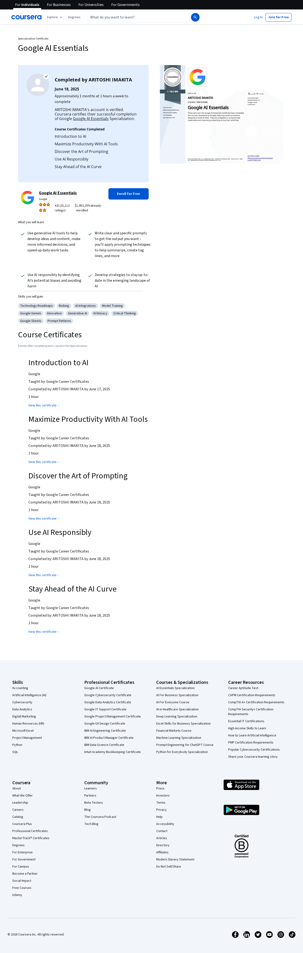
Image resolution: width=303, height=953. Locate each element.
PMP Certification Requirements (250, 742)
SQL (15, 752)
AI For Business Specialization (177, 695)
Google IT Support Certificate (105, 709)
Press (160, 788)
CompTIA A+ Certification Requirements (256, 702)
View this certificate (42, 405)
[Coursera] (26, 17)
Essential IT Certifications (246, 721)
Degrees (18, 845)
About (16, 788)
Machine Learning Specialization (178, 737)
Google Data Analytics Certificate (107, 702)
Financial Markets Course (174, 730)
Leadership (20, 802)
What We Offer (22, 795)
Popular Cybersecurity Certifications (254, 749)
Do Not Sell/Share (168, 866)
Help (159, 817)
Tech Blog (91, 824)
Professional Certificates (30, 831)
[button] (74, 17)
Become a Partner (25, 873)
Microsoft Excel (23, 730)
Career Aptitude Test (243, 688)
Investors (163, 795)
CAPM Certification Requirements (251, 695)
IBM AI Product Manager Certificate (109, 737)
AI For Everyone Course (172, 702)
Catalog (17, 817)
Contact (161, 831)
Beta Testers (93, 802)
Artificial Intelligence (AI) (29, 695)
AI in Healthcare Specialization (177, 709)
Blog (87, 809)
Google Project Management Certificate (112, 716)
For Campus (20, 866)
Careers (18, 809)
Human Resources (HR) (28, 723)
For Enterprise (22, 852)
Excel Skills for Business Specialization (183, 723)
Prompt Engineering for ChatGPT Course (185, 745)
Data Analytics (22, 709)
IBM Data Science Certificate (104, 745)
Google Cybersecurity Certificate (107, 695)
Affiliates (162, 852)
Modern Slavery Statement (175, 859)
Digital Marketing (24, 716)
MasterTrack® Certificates (30, 838)
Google (43, 199)
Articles (161, 838)
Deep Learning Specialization (176, 716)
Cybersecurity (22, 702)
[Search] (195, 17)
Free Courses (21, 888)
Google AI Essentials (91, 118)
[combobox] (134, 17)
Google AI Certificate (99, 688)
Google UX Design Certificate (104, 723)
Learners (90, 788)
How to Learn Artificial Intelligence (252, 735)
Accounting (20, 688)
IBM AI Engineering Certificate (105, 730)
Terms (160, 802)
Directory (162, 845)
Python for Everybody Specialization (182, 752)
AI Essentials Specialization (175, 688)
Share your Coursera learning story (253, 756)
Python (17, 745)
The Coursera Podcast (100, 817)
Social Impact (21, 880)
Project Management (27, 737)
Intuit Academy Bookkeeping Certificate (112, 752)
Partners (90, 795)
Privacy (161, 809)
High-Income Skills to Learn (247, 728)
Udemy (17, 895)
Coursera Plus (22, 824)
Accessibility (165, 824)
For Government (24, 859)
